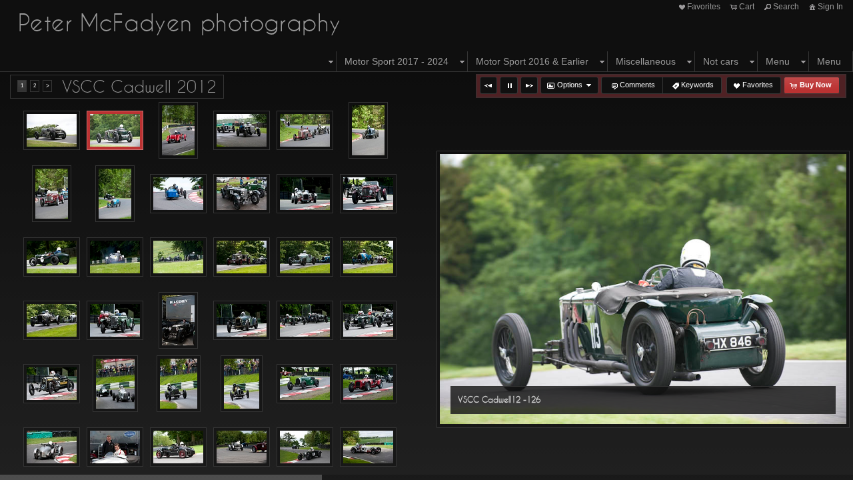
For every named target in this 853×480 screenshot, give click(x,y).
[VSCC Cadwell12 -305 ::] (368, 384)
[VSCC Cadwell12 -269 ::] (52, 384)
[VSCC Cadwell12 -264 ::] (242, 320)
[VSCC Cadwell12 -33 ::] (368, 447)
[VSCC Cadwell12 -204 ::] (178, 194)
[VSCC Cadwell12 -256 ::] (52, 320)
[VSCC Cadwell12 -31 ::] (115, 447)
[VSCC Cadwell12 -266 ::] (305, 320)
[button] (488, 85)
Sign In (830, 6)
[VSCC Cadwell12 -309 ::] (52, 447)
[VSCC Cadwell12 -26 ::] (178, 320)
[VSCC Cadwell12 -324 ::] (242, 447)
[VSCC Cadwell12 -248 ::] (242, 257)
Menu (778, 61)
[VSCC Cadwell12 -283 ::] (178, 384)
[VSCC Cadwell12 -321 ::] (178, 447)
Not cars (720, 61)
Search (786, 6)
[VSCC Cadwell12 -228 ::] (52, 257)
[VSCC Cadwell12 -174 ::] (305, 130)
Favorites (703, 6)
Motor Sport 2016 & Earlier (532, 61)
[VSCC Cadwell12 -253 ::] (368, 257)
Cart (746, 6)
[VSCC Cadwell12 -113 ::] (52, 130)
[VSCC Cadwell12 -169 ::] (242, 130)
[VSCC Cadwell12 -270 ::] (115, 384)
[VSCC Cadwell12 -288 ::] (242, 384)
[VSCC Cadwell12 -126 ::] (115, 130)
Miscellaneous (646, 61)
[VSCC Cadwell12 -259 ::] (115, 320)
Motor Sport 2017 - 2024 (396, 61)
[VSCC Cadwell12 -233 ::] (115, 257)
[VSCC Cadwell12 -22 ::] (242, 194)
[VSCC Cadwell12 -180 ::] (368, 130)
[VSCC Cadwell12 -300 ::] (305, 384)
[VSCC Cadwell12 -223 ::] (368, 194)
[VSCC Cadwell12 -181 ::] (52, 194)
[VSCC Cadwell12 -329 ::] (305, 447)
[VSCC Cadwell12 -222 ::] (305, 194)
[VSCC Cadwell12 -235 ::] (178, 257)
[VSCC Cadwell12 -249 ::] (305, 257)
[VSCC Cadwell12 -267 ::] (368, 320)
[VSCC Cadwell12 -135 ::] (178, 130)
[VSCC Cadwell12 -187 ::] (115, 194)
